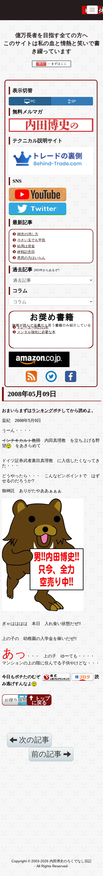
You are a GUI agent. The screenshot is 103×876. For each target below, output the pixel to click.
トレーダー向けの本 (32, 327)
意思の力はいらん (31, 258)
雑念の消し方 (27, 234)
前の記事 (47, 754)
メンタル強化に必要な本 (36, 332)
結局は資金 (26, 246)
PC (32, 101)
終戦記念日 (26, 252)
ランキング (42, 410)
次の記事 (33, 740)
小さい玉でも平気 (31, 240)
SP (73, 101)
